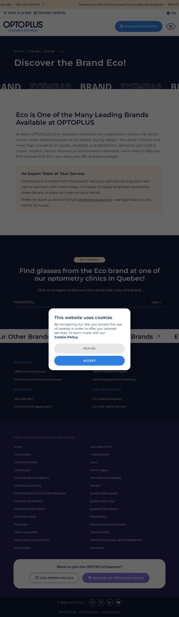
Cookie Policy (66, 337)
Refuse (89, 348)
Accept (89, 360)
